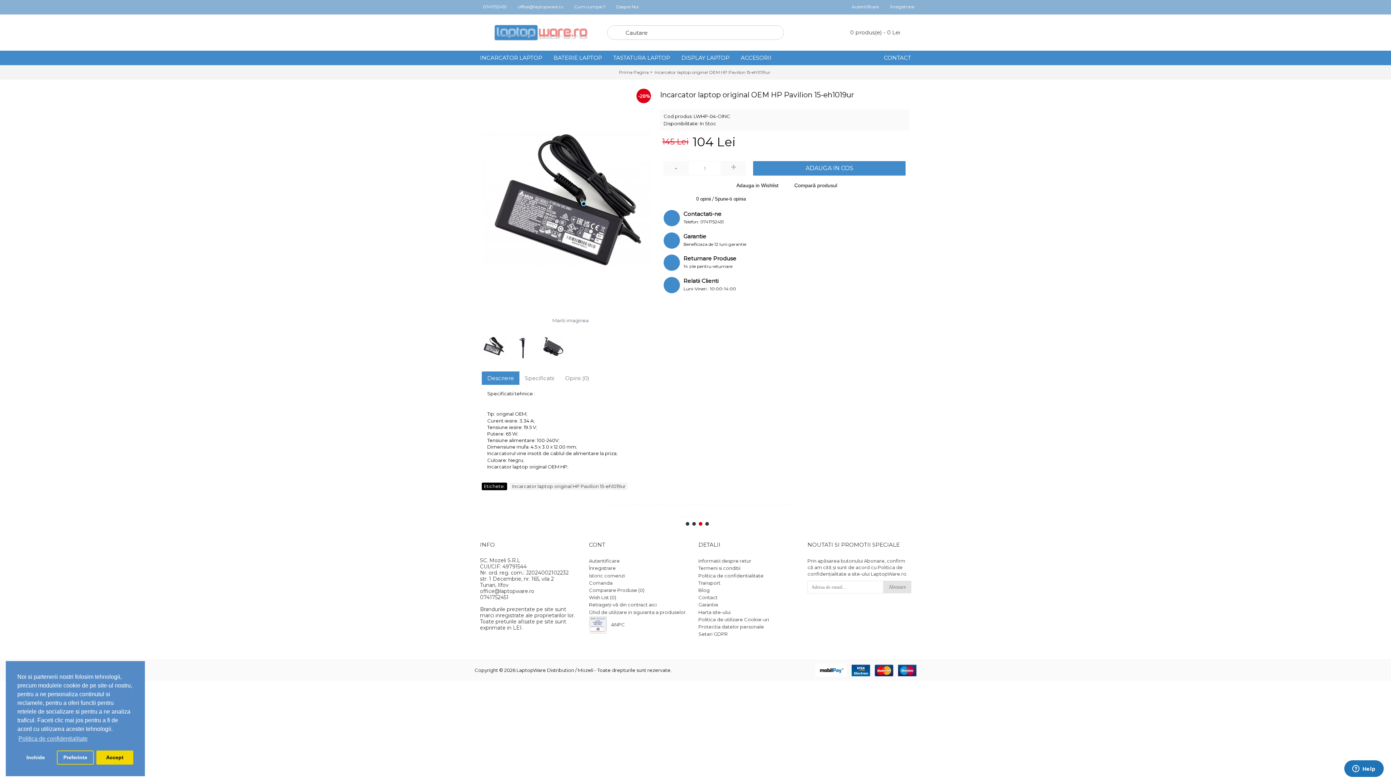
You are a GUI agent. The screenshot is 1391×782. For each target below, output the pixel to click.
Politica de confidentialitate (731, 575)
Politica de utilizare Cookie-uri (733, 619)
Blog (704, 590)
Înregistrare (602, 568)
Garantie (708, 604)
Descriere (500, 378)
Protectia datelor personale (731, 627)
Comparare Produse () (616, 590)
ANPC (618, 624)
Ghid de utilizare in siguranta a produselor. (638, 612)
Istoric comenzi (607, 575)
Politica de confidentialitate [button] (53, 739)
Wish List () (602, 597)
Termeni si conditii (719, 568)
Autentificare (604, 561)
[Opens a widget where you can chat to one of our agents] (1364, 769)
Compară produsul (815, 185)
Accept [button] (115, 757)
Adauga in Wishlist (757, 185)
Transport (709, 582)
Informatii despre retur (724, 561)
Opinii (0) (577, 378)
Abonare (897, 587)
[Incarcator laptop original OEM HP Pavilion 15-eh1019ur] (567, 201)
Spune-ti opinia (730, 199)
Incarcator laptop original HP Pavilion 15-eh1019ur (569, 486)
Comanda (601, 582)
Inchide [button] (35, 757)
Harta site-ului (714, 612)
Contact (708, 597)
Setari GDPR (713, 634)
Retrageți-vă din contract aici (623, 604)
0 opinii (703, 199)
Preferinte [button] (75, 757)
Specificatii (539, 378)
